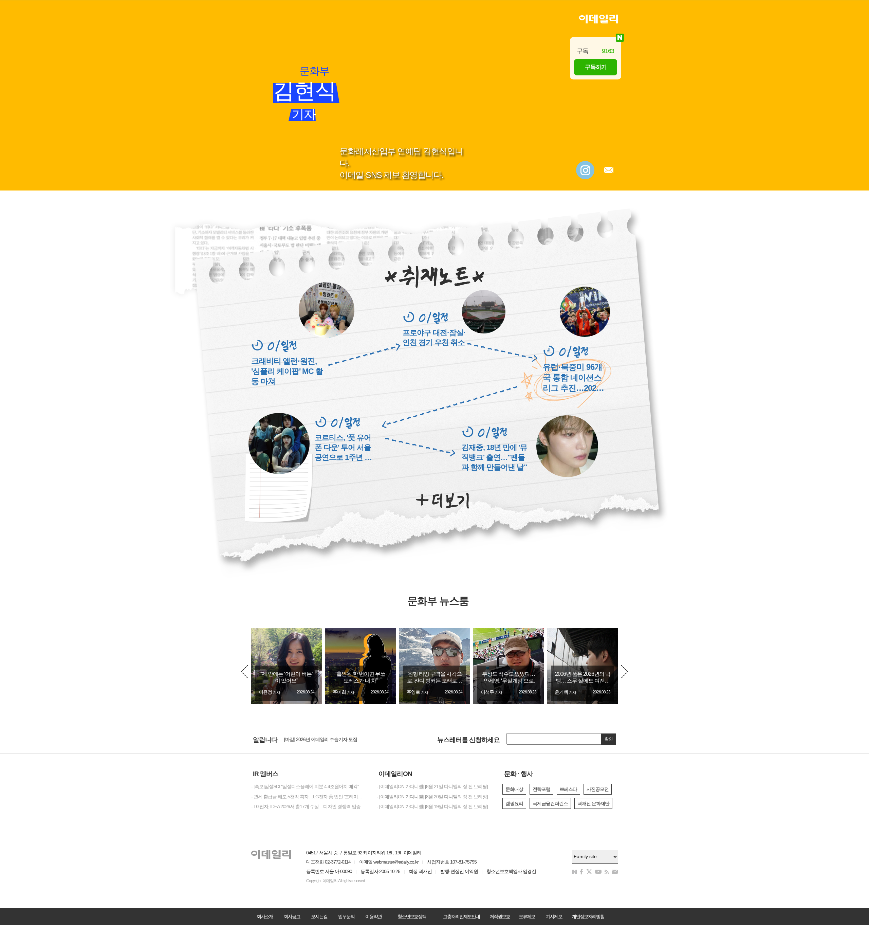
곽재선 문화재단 (593, 803)
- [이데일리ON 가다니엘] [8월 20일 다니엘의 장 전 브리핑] (432, 796)
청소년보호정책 (411, 916)
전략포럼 (541, 789)
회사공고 (292, 916)
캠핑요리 (514, 803)
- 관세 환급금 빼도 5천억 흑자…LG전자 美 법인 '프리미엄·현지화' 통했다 (309, 796)
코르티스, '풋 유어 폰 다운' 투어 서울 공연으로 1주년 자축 (343, 447)
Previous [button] (244, 671)
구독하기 (596, 67)
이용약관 (373, 916)
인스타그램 (585, 170)
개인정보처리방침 (588, 916)
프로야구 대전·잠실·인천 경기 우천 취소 (434, 337)
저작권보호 (499, 916)
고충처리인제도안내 (461, 916)
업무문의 (346, 916)
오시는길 (319, 916)
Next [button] (624, 671)
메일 (608, 170)
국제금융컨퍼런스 (550, 803)
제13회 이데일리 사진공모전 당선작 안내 (324, 740)
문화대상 (514, 789)
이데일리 (598, 19)
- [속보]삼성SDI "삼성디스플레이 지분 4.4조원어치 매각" (305, 786)
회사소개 (265, 916)
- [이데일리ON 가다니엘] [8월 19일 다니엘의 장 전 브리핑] (432, 806)
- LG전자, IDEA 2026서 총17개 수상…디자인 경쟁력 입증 (305, 806)
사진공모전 (598, 789)
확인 (609, 739)
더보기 (442, 501)
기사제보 (554, 916)
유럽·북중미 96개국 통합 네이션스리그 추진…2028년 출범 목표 (572, 377)
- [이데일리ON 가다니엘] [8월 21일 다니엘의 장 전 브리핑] (432, 786)
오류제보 (527, 916)
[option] (286, 666)
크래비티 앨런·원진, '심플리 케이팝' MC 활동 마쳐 (287, 371)
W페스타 (568, 789)
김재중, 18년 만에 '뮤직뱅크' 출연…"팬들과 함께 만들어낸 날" (494, 457)
